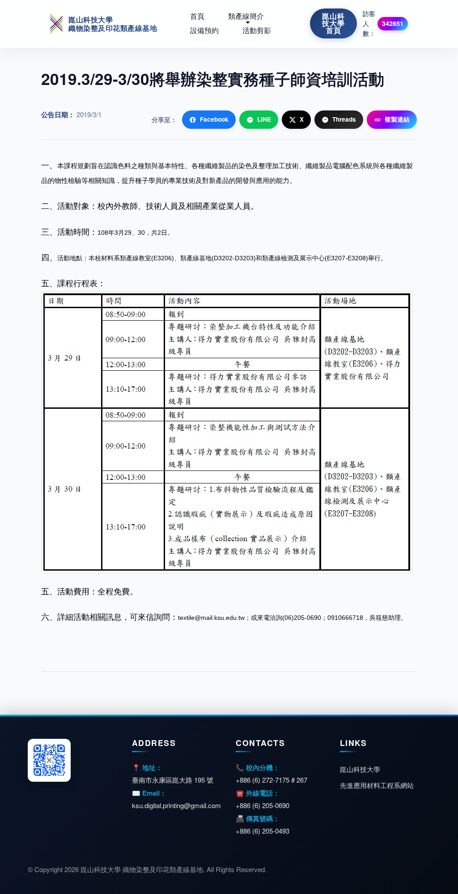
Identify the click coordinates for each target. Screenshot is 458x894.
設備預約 (204, 30)
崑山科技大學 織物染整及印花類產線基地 (112, 23)
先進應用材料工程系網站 (377, 785)
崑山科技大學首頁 (333, 23)
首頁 (197, 16)
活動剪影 (256, 30)
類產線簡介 (246, 16)
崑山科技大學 (360, 769)
